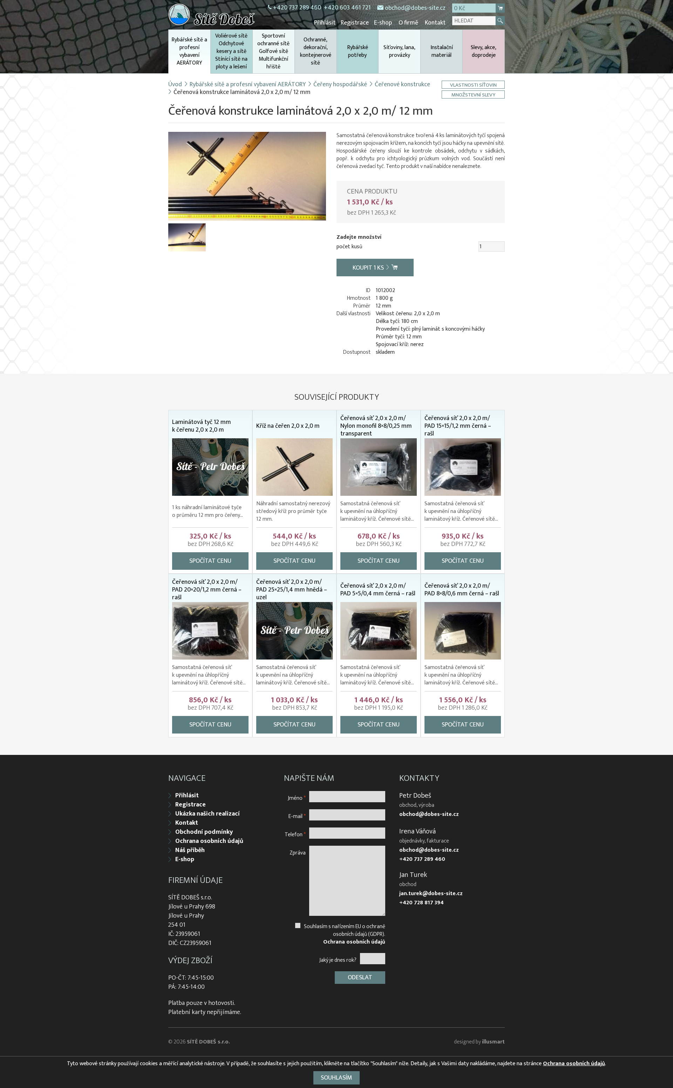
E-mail (297, 816)
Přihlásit (324, 23)
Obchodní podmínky (204, 832)
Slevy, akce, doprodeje (483, 51)
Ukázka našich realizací (207, 814)
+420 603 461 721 (347, 8)
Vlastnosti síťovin (473, 85)
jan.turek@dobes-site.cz (431, 894)
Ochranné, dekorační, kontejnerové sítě (315, 51)
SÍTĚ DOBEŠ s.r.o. (208, 1042)
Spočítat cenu (210, 561)
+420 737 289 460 (297, 8)
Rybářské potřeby (357, 51)
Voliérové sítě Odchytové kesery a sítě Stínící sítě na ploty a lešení (231, 51)
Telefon (295, 834)
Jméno (297, 797)
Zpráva (298, 852)
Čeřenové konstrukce (402, 84)
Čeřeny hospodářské (340, 84)
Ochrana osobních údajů (209, 841)
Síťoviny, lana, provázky (399, 51)
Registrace (355, 23)
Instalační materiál (441, 51)
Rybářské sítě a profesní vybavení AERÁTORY (189, 51)
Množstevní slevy (473, 94)
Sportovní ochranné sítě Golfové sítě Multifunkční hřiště (273, 51)
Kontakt (435, 23)
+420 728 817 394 (421, 903)
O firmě (408, 23)
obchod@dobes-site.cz (415, 8)
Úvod (175, 84)
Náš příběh (190, 850)
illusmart (493, 1042)
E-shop (383, 23)
